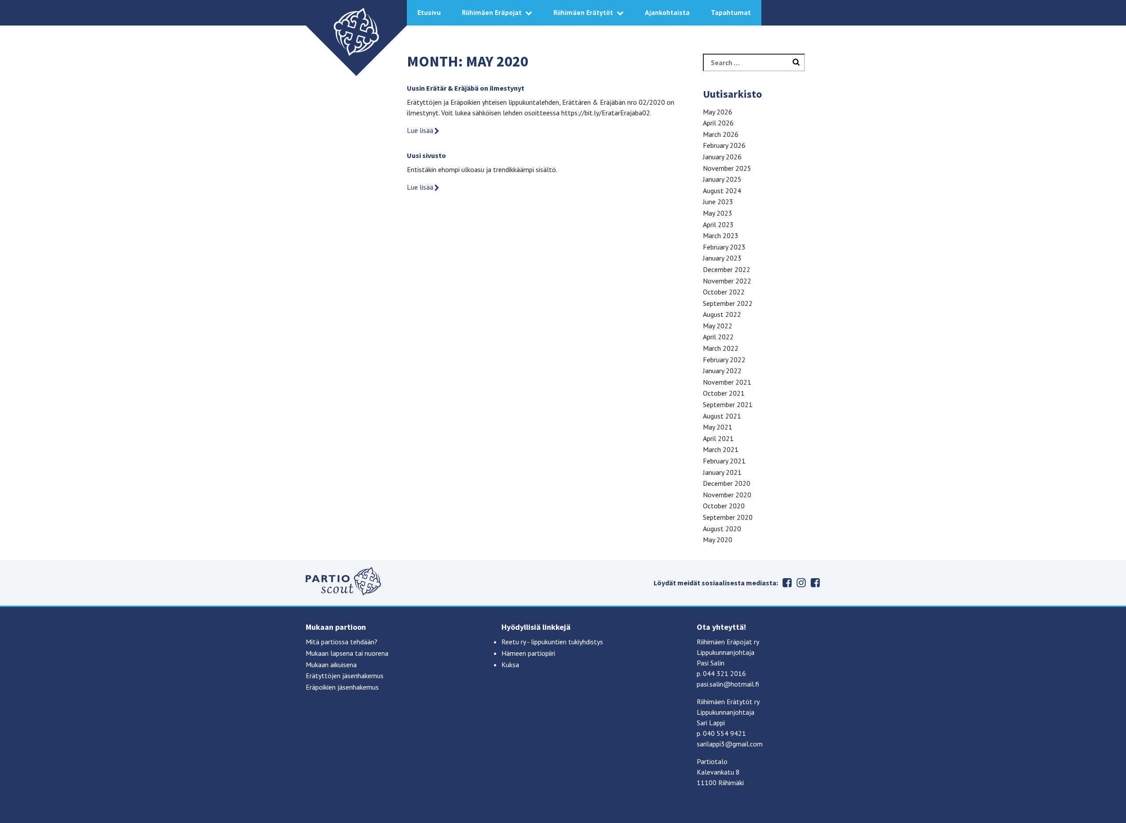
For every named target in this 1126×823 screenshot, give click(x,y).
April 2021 (718, 438)
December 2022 (726, 269)
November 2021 (727, 382)
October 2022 (724, 291)
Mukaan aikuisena (331, 664)
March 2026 (720, 134)
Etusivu (429, 12)
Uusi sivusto (426, 155)
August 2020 (722, 528)
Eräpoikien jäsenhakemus (342, 687)
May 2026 (717, 111)
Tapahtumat (731, 12)
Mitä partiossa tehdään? (341, 641)
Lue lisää (420, 130)
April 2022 (718, 336)
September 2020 (728, 517)
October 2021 (724, 393)
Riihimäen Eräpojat (492, 12)
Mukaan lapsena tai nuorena (347, 653)
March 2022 (720, 348)
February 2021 (724, 460)
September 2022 (728, 303)
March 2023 (720, 235)
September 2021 (728, 404)
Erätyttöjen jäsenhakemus (345, 675)
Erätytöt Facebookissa (787, 582)
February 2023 (724, 246)
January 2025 (722, 179)
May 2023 (717, 213)
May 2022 (717, 325)
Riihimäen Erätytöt (583, 12)
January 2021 (722, 472)
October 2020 (724, 505)
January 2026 (722, 156)
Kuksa (510, 664)
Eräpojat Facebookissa (815, 582)
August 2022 (722, 314)
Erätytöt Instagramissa (801, 582)
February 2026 (724, 145)
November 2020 (727, 494)
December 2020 (726, 483)
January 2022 (722, 370)
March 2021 (720, 449)
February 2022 (724, 359)
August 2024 (722, 190)
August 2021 (722, 416)
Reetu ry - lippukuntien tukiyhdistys (552, 641)
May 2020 (717, 539)
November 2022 (727, 280)
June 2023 (718, 201)
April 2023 (718, 224)
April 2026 (718, 122)
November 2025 (727, 168)
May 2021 (717, 427)
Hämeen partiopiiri (528, 653)
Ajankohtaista (667, 12)
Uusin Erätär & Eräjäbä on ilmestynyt (465, 88)
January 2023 (722, 258)
